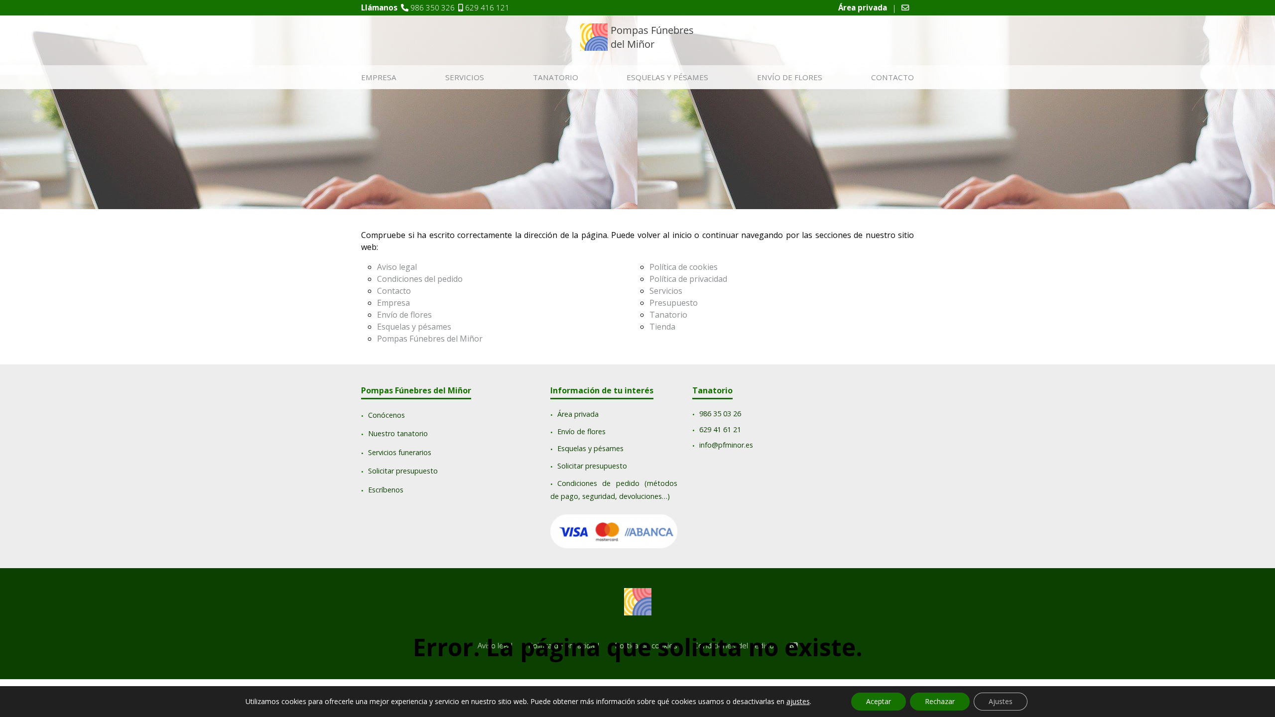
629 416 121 (487, 7)
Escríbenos (385, 489)
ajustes (798, 701)
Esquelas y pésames (667, 77)
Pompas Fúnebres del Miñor (430, 338)
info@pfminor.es (726, 445)
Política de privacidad (688, 278)
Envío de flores (789, 77)
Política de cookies (683, 266)
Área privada (578, 414)
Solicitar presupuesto (403, 471)
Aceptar (878, 701)
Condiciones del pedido (420, 278)
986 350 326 (432, 7)
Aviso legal (397, 266)
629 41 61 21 (720, 429)
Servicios (464, 77)
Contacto (892, 77)
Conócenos (386, 415)
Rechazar (940, 701)
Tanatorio (555, 77)
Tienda (662, 326)
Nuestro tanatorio (398, 434)
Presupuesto (673, 302)
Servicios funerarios (399, 452)
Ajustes (1001, 701)
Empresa (378, 77)
